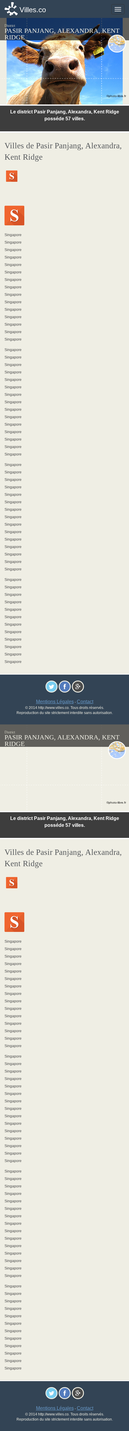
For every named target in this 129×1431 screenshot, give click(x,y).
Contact (85, 701)
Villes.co (33, 10)
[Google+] (78, 686)
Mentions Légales (55, 701)
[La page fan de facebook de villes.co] (64, 686)
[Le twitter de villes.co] (51, 686)
